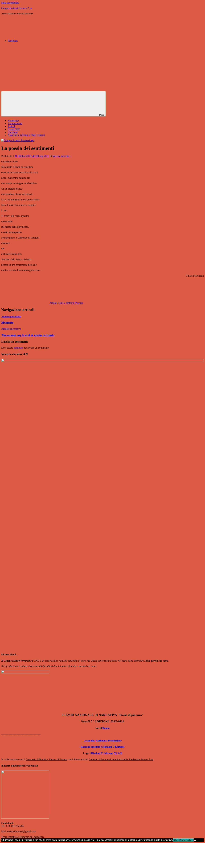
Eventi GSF (14, 129)
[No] (195, 840)
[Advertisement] (102, 67)
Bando (106, 728)
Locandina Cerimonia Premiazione (103, 740)
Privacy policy (186, 840)
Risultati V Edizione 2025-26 (106, 753)
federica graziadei (61, 156)
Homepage (13, 120)
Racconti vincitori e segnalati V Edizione (102, 746)
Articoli (11, 126)
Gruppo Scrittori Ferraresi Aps (16, 8)
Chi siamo (13, 132)
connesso (18, 347)
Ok (175, 840)
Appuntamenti (15, 123)
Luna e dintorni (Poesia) (70, 303)
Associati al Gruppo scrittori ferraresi (26, 135)
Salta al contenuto (10, 2)
